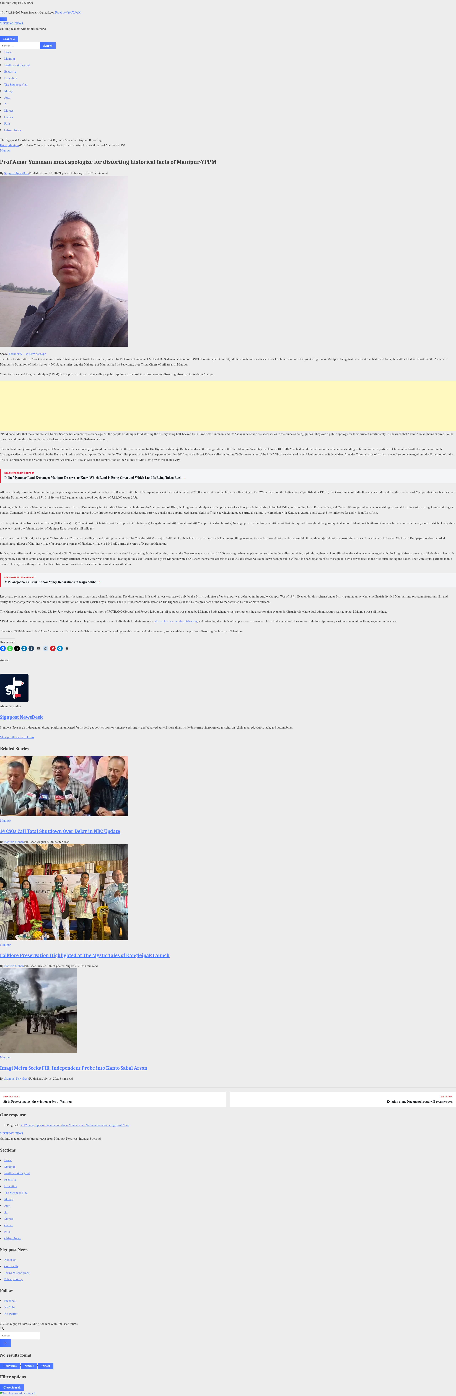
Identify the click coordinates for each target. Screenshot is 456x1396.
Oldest (46, 1365)
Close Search (11, 1387)
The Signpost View (16, 84)
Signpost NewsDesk (16, 173)
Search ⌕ (9, 38)
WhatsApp (39, 354)
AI (5, 104)
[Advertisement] (228, 406)
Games (8, 117)
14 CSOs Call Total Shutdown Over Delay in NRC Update (60, 831)
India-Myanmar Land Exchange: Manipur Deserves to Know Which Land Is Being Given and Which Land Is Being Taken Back (95, 477)
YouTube (72, 12)
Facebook (61, 12)
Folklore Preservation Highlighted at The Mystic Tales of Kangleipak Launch (85, 955)
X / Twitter (26, 354)
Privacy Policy (13, 1279)
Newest (29, 1365)
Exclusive (10, 71)
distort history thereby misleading (176, 621)
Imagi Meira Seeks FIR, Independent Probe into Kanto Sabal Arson (73, 1068)
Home (8, 52)
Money (8, 91)
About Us (10, 1260)
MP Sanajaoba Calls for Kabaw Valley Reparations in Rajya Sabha (52, 582)
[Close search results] (5, 1343)
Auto (7, 97)
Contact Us (11, 1266)
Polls (7, 123)
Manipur (9, 58)
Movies (9, 110)
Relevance (10, 1365)
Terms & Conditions (17, 1273)
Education (10, 78)
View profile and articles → (17, 737)
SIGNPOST (11, 23)
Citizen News (12, 130)
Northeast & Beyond (17, 65)
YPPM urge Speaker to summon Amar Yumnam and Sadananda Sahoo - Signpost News (74, 1125)
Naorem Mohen (14, 842)
